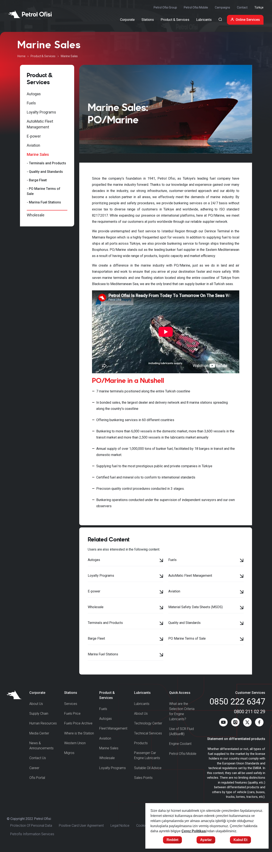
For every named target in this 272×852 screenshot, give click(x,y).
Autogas (34, 94)
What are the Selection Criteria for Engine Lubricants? (181, 711)
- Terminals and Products (46, 163)
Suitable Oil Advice (148, 768)
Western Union (75, 743)
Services (70, 704)
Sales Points (143, 778)
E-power (34, 136)
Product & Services (43, 56)
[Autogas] (161, 560)
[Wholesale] (161, 608)
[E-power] (161, 592)
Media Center (39, 733)
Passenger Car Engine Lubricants (147, 755)
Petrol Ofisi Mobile (196, 7)
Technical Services (148, 733)
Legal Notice (119, 826)
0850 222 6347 (237, 702)
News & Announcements (41, 745)
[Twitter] (247, 723)
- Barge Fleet (37, 180)
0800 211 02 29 (249, 711)
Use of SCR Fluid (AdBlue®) (181, 731)
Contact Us (37, 758)
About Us (36, 704)
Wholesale (35, 215)
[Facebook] (259, 723)
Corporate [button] (127, 20)
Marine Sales (38, 154)
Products (141, 743)
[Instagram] (235, 723)
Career (34, 768)
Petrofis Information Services (32, 834)
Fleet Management (113, 728)
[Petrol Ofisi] (30, 14)
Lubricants (141, 704)
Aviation (33, 145)
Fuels (31, 103)
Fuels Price (72, 713)
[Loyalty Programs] (161, 576)
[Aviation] (242, 592)
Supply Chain (38, 713)
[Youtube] (223, 723)
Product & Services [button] (175, 20)
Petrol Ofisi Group (165, 7)
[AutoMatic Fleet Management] (242, 576)
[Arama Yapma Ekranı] (220, 20)
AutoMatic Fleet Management (40, 124)
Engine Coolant (180, 744)
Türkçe (259, 7)
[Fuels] (242, 560)
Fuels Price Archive (78, 723)
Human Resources (43, 723)
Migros (69, 753)
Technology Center (148, 723)
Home (21, 56)
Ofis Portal (37, 778)
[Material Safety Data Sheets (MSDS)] (242, 608)
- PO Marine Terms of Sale (43, 191)
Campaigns (222, 7)
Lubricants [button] (204, 20)
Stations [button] (148, 20)
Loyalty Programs (41, 112)
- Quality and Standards (45, 172)
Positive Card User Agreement (81, 826)
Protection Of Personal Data (31, 826)
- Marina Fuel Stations (44, 202)
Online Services (248, 20)
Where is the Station (79, 733)
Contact (242, 7)
